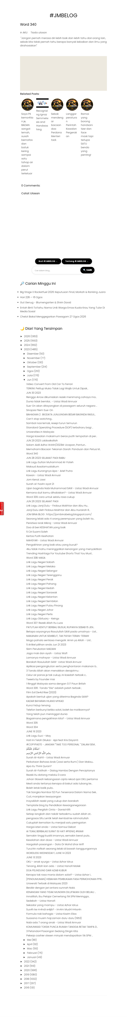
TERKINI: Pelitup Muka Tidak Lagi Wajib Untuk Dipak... (57, 388)
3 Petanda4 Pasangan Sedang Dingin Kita (52, 931)
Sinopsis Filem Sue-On (39, 410)
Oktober (32, 362)
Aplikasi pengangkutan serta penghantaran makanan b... (61, 666)
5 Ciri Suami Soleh (37, 531)
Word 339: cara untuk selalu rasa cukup (50, 497)
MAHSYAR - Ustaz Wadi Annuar (45, 540)
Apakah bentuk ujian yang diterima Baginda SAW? (57, 696)
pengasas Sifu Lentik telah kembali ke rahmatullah (57, 818)
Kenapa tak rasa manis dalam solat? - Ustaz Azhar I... (59, 874)
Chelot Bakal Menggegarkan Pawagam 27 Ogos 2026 (53, 316)
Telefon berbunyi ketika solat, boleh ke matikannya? (58, 709)
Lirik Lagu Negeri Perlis (39, 614)
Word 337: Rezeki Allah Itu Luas (44, 623)
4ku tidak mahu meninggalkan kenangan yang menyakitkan (64, 549)
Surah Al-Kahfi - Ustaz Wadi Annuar (48, 757)
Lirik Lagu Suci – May (38, 736)
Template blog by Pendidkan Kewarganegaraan (56, 805)
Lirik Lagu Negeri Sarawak (41, 592)
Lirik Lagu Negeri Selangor (41, 571)
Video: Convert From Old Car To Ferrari (49, 384)
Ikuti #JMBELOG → (48, 261)
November (34, 358)
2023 (27, 349)
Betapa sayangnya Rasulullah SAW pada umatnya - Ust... (61, 631)
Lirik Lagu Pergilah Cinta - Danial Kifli (48, 809)
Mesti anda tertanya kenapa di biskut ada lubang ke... (59, 783)
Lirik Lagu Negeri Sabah (40, 562)
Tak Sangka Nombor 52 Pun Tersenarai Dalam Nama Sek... (61, 792)
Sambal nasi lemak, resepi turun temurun (51, 423)
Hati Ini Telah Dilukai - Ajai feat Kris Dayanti (52, 740)
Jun (29, 379)
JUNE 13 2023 (33, 857)
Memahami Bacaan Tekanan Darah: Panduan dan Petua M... (63, 449)
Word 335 (32, 722)
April (30, 944)
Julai (30, 375)
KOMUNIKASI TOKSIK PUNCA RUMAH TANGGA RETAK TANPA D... (62, 927)
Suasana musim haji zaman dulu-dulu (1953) (54, 918)
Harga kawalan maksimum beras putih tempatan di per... (61, 436)
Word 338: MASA (35, 557)
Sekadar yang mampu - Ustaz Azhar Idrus (52, 905)
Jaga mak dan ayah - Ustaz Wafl (46, 653)
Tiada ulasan (39, 32)
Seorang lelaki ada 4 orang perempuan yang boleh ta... (60, 518)
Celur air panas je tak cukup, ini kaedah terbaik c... (56, 675)
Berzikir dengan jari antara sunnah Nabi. (50, 887)
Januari (32, 957)
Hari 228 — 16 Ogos (31, 297)
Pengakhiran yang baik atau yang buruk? (52, 544)
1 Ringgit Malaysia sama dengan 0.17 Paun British (56, 683)
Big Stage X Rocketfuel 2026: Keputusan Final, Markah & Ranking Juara (63, 292)
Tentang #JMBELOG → (77, 261)
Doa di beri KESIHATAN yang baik (46, 527)
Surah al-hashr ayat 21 (40, 484)
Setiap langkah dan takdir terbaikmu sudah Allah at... (59, 814)
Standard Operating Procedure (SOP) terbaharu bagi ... (59, 427)
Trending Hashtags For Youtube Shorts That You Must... (59, 553)
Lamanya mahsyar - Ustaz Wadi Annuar (51, 657)
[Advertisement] (63, 73)
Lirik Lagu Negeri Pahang (41, 584)
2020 (27, 970)
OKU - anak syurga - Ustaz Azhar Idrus (49, 861)
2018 (27, 979)
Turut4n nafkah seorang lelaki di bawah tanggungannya (61, 848)
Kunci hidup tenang (38, 705)
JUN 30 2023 (33, 392)
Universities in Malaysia (40, 432)
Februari (32, 953)
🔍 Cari (87, 269)
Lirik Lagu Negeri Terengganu (44, 575)
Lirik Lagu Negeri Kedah (40, 588)
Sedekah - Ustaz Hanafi (40, 900)
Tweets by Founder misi (40, 679)
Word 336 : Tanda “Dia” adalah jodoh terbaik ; (54, 688)
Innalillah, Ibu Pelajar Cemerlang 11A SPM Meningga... (58, 896)
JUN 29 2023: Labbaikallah (42, 440)
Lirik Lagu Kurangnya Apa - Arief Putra (49, 471)
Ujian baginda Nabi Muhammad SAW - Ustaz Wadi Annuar (62, 488)
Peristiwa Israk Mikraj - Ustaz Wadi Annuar (51, 523)
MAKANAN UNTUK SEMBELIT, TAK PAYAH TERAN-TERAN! (57, 636)
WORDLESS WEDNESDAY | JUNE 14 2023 (48, 853)
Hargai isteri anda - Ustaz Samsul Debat (51, 827)
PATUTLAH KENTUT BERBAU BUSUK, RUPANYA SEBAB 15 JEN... (60, 627)
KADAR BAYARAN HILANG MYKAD (45, 701)
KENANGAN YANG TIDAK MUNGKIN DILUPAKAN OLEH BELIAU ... (61, 892)
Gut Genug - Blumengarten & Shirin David (45, 302)
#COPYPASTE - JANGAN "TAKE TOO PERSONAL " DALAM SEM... (61, 744)
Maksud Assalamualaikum (42, 466)
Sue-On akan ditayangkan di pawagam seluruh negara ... (61, 406)
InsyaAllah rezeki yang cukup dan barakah (52, 801)
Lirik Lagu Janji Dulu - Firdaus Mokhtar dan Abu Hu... (57, 505)
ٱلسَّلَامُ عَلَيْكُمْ (33, 749)
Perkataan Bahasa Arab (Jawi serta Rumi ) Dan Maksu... (60, 762)
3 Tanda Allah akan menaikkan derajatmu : (52, 670)
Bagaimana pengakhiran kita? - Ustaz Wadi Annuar (58, 718)
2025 (27, 340)
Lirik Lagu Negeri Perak (39, 579)
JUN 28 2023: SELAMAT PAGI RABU (45, 458)
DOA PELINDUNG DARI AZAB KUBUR (46, 870)
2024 (27, 345)
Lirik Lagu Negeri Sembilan (42, 601)
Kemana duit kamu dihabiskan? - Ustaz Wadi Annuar (59, 492)
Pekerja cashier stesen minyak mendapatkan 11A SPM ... (59, 935)
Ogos (30, 371)
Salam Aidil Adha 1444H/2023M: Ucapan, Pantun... (56, 445)
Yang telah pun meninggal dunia (46, 714)
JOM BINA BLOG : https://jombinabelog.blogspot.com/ (59, 514)
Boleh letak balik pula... (40, 788)
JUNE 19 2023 (33, 731)
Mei (29, 940)
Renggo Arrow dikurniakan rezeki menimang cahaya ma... (61, 397)
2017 (27, 983)
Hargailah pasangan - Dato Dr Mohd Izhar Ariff (55, 844)
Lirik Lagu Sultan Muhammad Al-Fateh (50, 462)
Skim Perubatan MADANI (41, 649)
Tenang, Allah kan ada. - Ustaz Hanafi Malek (53, 866)
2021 (27, 966)
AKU (25, 32)
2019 (27, 974)
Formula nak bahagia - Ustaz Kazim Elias (51, 914)
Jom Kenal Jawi (35, 479)
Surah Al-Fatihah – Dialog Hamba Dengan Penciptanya (60, 770)
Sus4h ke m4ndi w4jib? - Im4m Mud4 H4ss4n (53, 909)
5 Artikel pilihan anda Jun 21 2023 (46, 644)
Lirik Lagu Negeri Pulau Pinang (44, 605)
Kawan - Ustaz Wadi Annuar (43, 475)
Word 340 (28, 24)
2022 (27, 961)
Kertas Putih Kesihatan (40, 536)
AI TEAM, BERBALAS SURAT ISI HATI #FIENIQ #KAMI (54, 831)
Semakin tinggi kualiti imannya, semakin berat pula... (58, 835)
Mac (30, 948)
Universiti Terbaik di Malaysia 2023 (46, 883)
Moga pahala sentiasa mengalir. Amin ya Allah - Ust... (59, 640)
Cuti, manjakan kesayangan (43, 796)
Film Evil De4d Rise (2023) (41, 692)
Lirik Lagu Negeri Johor (39, 610)
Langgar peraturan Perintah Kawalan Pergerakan (71, 125)
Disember (33, 353)
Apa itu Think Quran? (39, 766)
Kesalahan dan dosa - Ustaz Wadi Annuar (52, 840)
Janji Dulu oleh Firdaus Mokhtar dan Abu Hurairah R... (58, 510)
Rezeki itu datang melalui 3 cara (46, 775)
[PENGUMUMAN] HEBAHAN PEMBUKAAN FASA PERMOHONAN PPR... (64, 879)
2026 (27, 336)
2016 (27, 987)
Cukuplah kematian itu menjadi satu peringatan (56, 822)
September (34, 366)
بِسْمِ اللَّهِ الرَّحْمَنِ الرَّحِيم (38, 753)
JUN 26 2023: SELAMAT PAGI (42, 501)
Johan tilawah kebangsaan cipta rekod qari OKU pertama (62, 779)
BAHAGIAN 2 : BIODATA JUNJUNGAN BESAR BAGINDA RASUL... (61, 414)
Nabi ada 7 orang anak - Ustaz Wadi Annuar (53, 922)
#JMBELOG (63, 15)
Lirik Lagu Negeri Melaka (40, 566)
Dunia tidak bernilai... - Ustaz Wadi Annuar (51, 401)
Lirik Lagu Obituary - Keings (42, 618)
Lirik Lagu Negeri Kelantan (42, 597)
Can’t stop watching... (39, 419)
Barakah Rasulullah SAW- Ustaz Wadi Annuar (54, 662)
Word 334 (32, 727)
